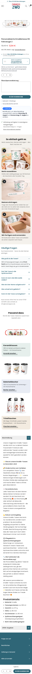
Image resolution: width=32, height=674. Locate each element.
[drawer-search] (26, 6)
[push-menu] (2, 6)
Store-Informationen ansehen (12, 129)
